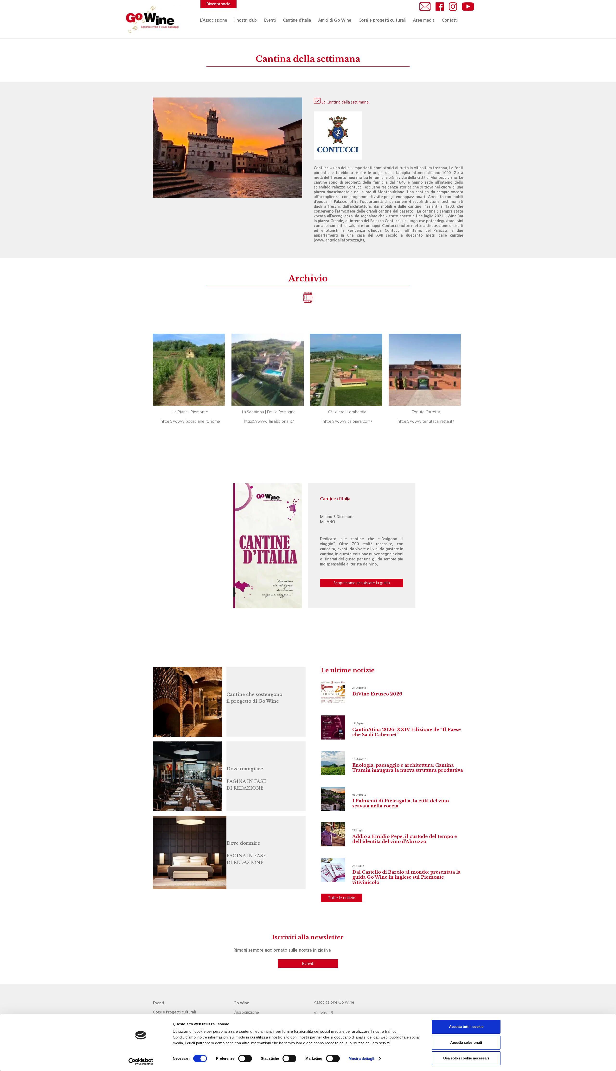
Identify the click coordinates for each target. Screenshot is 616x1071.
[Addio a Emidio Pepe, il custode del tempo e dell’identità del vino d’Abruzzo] (333, 834)
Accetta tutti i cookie (466, 1027)
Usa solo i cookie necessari (466, 1058)
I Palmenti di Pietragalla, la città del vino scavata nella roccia (400, 803)
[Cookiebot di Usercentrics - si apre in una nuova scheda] (141, 1061)
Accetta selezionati (466, 1042)
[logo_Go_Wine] (152, 19)
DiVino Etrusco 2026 (377, 694)
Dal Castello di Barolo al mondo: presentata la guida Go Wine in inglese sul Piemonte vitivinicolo (406, 877)
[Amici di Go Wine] (186, 702)
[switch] (245, 1058)
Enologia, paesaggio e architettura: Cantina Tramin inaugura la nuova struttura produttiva (407, 768)
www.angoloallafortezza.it (339, 240)
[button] (278, 20)
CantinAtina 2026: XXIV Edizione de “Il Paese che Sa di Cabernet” (406, 732)
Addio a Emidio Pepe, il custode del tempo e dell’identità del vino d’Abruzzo (404, 839)
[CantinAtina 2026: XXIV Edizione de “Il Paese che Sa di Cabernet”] (333, 727)
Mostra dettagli (361, 1059)
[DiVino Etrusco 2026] (333, 692)
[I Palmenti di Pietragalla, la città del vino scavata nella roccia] (333, 799)
